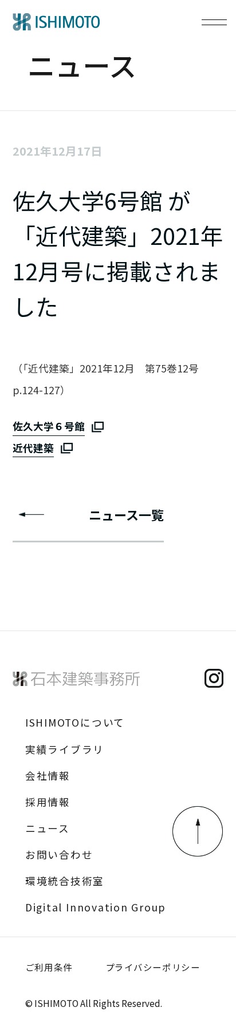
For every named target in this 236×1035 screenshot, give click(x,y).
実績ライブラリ (64, 749)
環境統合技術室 (64, 881)
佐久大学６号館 (49, 426)
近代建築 (33, 448)
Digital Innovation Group (95, 907)
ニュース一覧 (126, 515)
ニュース (47, 828)
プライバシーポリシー (152, 967)
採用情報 (47, 802)
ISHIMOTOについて (75, 722)
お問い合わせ (59, 854)
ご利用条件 (49, 967)
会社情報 (47, 775)
